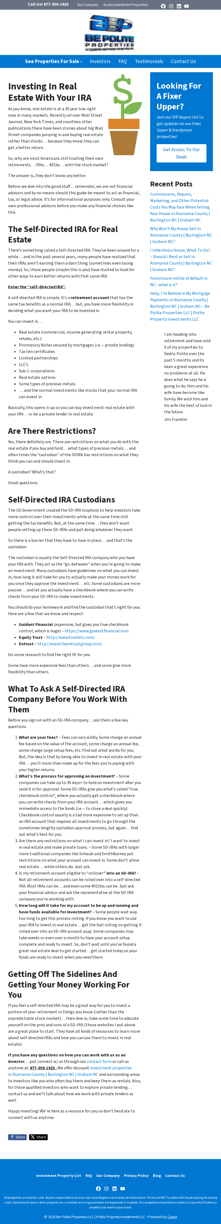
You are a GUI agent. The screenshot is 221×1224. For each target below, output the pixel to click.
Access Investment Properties (125, 4)
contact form (99, 1062)
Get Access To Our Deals (181, 153)
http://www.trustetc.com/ (70, 637)
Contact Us (183, 61)
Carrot (172, 1216)
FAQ (122, 61)
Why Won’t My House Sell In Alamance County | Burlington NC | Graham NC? (181, 235)
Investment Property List (58, 1175)
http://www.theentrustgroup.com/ (69, 644)
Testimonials (149, 61)
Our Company (87, 4)
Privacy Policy (136, 1175)
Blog (157, 1175)
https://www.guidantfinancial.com (97, 631)
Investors (100, 61)
